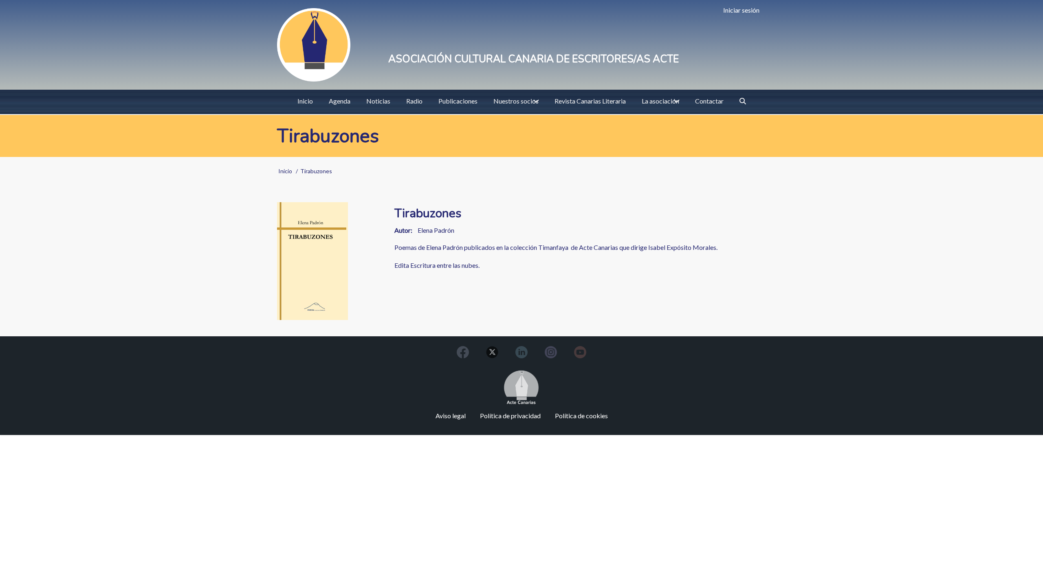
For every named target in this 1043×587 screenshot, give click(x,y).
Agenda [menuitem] (339, 101)
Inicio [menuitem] (305, 101)
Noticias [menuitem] (378, 101)
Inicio (285, 171)
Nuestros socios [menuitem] (516, 101)
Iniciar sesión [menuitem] (741, 10)
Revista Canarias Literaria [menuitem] (590, 101)
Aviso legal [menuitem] (451, 415)
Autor (402, 230)
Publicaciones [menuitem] (457, 101)
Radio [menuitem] (414, 101)
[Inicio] (313, 45)
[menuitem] (742, 101)
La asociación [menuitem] (660, 101)
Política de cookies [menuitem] (581, 415)
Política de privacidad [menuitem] (510, 415)
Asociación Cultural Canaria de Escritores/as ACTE (533, 59)
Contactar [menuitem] (709, 101)
